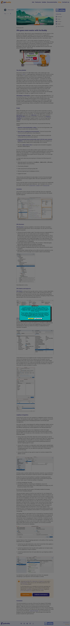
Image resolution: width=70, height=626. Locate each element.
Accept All (31, 318)
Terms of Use (41, 314)
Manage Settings (38, 318)
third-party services (27, 315)
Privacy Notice (32, 314)
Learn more (37, 311)
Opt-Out (42, 316)
